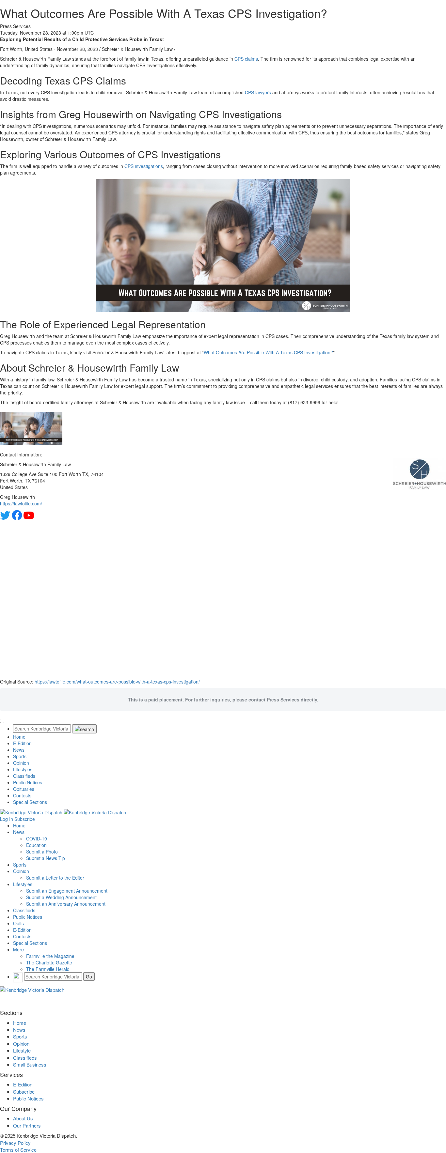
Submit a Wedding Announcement (61, 897)
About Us (23, 1118)
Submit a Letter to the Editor (55, 877)
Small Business (29, 1064)
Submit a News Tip (45, 858)
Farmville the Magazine (50, 956)
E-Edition (22, 743)
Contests (22, 795)
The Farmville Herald (48, 969)
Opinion (21, 763)
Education (36, 845)
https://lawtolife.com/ (21, 503)
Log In (6, 819)
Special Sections (30, 802)
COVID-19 (36, 838)
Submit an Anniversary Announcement (65, 903)
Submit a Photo (42, 851)
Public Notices (27, 782)
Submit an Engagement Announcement (66, 890)
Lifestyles (22, 769)
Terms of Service (18, 1149)
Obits (18, 923)
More (18, 949)
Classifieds (24, 776)
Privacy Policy (15, 1142)
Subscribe (24, 819)
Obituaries (23, 789)
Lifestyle (22, 1050)
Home (19, 736)
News (18, 749)
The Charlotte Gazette (49, 962)
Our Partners (27, 1125)
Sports (19, 756)
